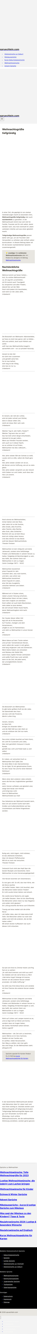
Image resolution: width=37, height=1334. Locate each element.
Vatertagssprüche (10, 1287)
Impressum (7, 1299)
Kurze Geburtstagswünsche (14, 60)
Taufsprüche (8, 1284)
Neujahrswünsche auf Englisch (16, 1230)
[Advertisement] (18, 155)
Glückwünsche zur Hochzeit (14, 1264)
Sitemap (7, 1302)
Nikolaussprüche (10, 57)
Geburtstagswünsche (11, 1255)
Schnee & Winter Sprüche (13, 1194)
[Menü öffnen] (2, 119)
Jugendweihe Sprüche (12, 1281)
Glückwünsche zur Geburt (13, 54)
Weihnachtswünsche (11, 63)
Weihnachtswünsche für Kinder (16, 1189)
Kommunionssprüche (11, 1278)
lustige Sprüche (9, 1261)
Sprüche (7, 1258)
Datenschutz (8, 1296)
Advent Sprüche (10, 66)
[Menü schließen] (0, 1317)
